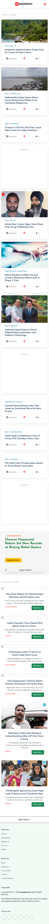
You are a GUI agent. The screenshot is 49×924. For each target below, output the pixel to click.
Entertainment (10, 402)
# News (8, 636)
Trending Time (15, 94)
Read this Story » (13, 560)
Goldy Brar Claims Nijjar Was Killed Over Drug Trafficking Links (24, 225)
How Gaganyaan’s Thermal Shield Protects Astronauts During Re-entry (24, 682)
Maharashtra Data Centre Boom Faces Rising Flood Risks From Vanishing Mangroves (21, 100)
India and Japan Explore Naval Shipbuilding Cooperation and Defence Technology (21, 332)
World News (14, 124)
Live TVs (4, 845)
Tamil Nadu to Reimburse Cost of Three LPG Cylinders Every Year (22, 437)
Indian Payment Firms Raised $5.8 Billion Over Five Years (24, 625)
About (3, 863)
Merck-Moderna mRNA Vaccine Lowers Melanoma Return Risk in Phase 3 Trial (22, 277)
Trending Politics (16, 432)
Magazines (5, 841)
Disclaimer (5, 867)
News (7, 94)
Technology (9, 46)
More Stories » (24, 820)
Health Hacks (22, 271)
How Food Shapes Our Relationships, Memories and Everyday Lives (25, 596)
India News (14, 326)
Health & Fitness (10, 271)
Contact (4, 874)
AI (15, 46)
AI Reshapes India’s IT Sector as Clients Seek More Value (25, 653)
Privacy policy (6, 870)
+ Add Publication (7, 878)
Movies (19, 402)
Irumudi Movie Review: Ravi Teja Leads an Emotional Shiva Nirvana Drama (23, 408)
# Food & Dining (11, 607)
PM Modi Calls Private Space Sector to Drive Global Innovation (24, 464)
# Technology (10, 665)
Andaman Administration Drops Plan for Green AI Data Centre (24, 51)
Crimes (12, 220)
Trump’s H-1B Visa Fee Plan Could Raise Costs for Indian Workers (23, 129)
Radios (3, 849)
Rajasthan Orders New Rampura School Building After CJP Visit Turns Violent (25, 736)
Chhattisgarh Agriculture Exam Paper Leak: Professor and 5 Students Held (24, 792)
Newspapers (5, 838)
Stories (3, 834)
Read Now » (38, 608)
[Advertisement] (24, 168)
